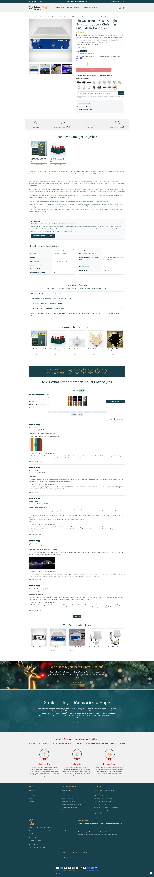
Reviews (31, 801)
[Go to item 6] (75, 403)
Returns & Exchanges (68, 799)
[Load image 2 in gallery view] (45, 69)
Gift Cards (65, 810)
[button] (116, 8)
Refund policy (68, 873)
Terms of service (85, 873)
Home (30, 16)
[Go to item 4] (85, 398)
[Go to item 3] (80, 398)
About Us (31, 790)
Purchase (80, 412)
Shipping (78, 53)
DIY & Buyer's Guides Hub (101, 793)
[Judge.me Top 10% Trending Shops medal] (104, 371)
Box (50, 412)
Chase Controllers (53, 16)
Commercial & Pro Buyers (69, 807)
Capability (87, 412)
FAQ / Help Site (66, 793)
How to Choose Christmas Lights (104, 790)
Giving (31, 799)
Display (73, 412)
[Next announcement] (95, 1)
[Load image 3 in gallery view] (56, 69)
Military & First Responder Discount (72, 804)
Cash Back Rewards (67, 796)
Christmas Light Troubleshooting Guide (106, 807)
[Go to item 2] (75, 398)
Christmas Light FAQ (100, 804)
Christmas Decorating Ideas (102, 801)
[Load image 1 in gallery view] (34, 69)
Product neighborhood (99, 412)
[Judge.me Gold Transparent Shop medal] (83, 371)
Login (63, 813)
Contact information (105, 873)
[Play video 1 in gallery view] (67, 69)
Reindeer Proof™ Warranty (87, 75)
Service (80, 414)
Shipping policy (95, 873)
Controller (66, 412)
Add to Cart (39, 164)
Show (60, 412)
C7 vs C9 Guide (98, 796)
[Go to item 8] (85, 403)
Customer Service (67, 790)
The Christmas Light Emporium (55, 873)
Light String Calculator (101, 813)
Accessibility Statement (36, 796)
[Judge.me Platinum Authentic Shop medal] (77, 371)
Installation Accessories (40, 16)
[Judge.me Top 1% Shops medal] (97, 371)
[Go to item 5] (69, 403)
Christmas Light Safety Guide (103, 810)
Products (74, 414)
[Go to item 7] (80, 403)
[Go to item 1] (69, 398)
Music (55, 412)
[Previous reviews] (78, 106)
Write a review (115, 401)
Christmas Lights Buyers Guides (103, 799)
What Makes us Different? (37, 793)
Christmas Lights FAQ (106, 75)
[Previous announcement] (58, 1)
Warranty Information (68, 801)
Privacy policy (76, 873)
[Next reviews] (123, 106)
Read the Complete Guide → (43, 236)
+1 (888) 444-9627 (35, 840)
